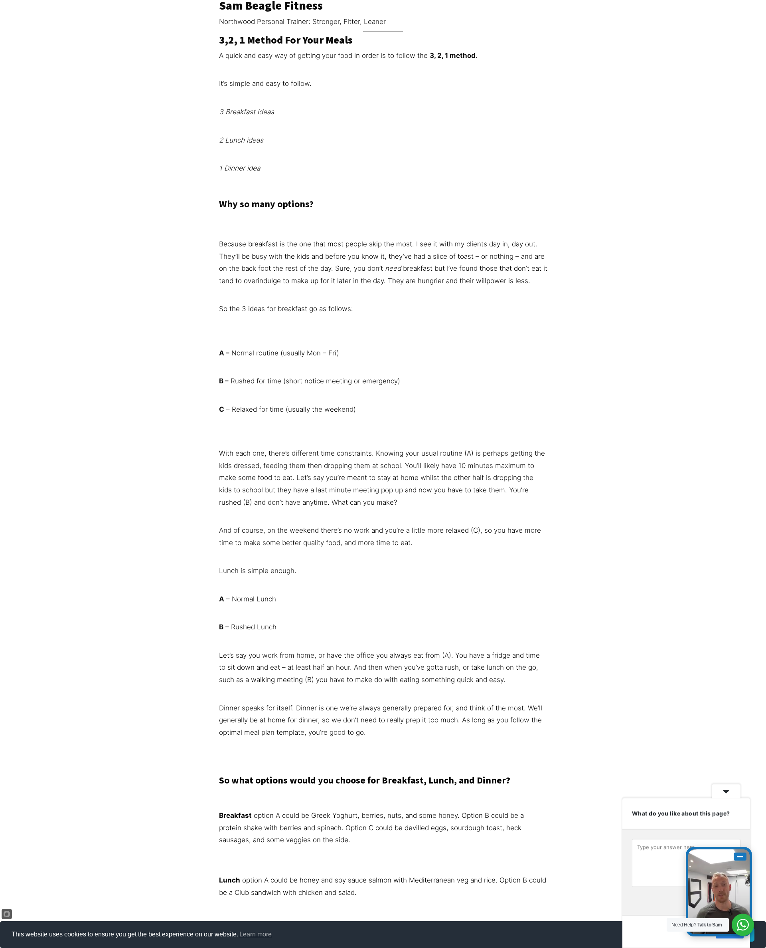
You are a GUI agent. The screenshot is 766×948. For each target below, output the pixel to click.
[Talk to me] (719, 891)
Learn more (255, 934)
